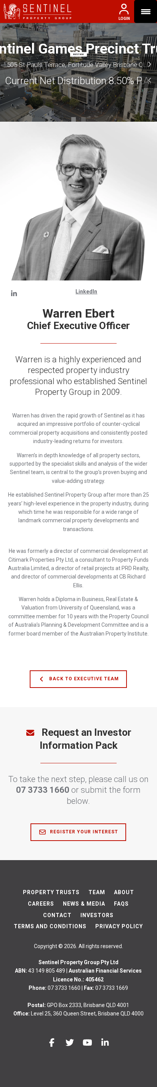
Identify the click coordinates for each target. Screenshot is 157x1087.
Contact (57, 915)
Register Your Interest (83, 831)
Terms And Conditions (50, 926)
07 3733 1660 (42, 790)
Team (96, 892)
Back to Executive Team (83, 678)
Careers (41, 904)
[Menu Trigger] (145, 11)
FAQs (121, 904)
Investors (97, 915)
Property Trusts (51, 892)
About (124, 892)
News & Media (84, 904)
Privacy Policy (119, 926)
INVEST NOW (78, 54)
